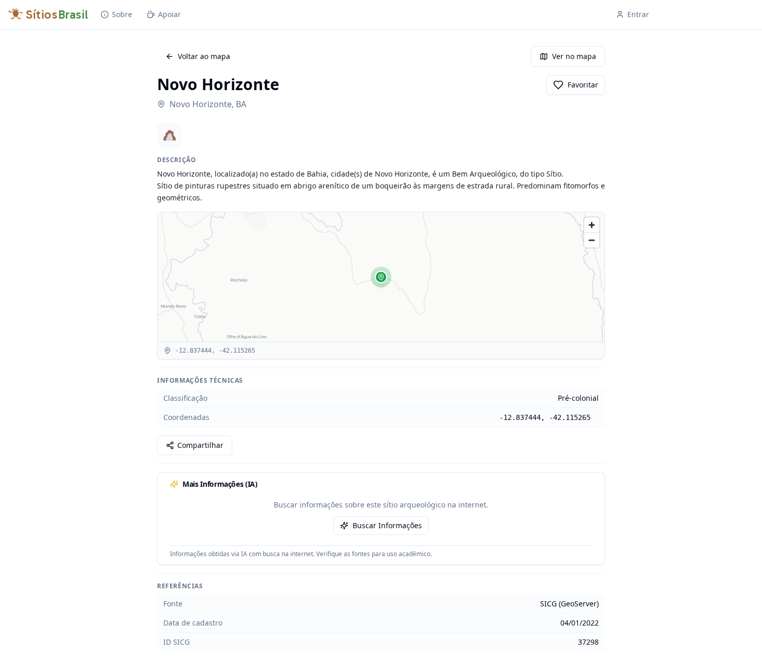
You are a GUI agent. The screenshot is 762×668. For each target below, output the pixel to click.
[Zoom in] (591, 225)
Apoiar (169, 14)
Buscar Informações (387, 525)
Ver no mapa (574, 56)
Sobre (122, 14)
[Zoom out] (591, 240)
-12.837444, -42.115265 (544, 417)
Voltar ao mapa (204, 56)
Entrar (638, 14)
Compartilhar (200, 445)
